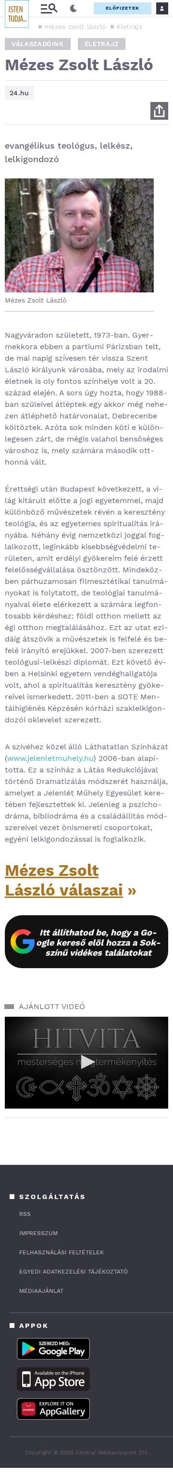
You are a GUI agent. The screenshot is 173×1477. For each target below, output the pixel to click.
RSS (25, 1214)
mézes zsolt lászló (75, 26)
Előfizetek (122, 8)
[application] (86, 1063)
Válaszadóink (38, 44)
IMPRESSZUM (38, 1233)
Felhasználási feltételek (61, 1252)
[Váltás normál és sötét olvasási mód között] (73, 8)
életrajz (129, 26)
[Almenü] (49, 8)
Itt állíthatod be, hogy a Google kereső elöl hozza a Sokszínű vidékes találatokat (98, 942)
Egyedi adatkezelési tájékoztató (73, 1271)
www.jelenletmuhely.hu (50, 758)
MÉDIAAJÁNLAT (41, 1291)
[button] (86, 1062)
